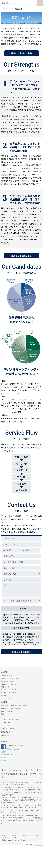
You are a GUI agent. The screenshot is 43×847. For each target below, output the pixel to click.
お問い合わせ (5, 735)
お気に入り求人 (30, 844)
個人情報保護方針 (6, 755)
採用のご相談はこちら (21, 53)
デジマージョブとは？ (14, 749)
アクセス (3, 757)
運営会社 (3, 760)
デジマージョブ (14, 829)
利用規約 (3, 752)
